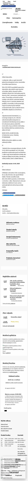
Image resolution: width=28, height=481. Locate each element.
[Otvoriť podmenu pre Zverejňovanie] (11, 22)
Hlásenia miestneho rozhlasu (12, 67)
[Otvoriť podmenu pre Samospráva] (20, 17)
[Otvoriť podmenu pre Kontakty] (16, 26)
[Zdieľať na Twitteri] (8, 195)
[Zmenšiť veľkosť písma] (12, 3)
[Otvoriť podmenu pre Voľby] (18, 22)
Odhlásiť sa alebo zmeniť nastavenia (14, 382)
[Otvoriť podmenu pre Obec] (9, 17)
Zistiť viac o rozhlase (14, 380)
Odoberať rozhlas (14, 376)
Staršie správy (7, 408)
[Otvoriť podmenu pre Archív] (25, 22)
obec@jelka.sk (21, 453)
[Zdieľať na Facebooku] (8, 193)
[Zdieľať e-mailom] (19, 195)
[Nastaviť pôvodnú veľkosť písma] (14, 3)
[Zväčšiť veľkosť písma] (16, 3)
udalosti (13, 303)
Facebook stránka (22, 455)
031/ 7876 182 (21, 451)
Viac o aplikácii (7, 353)
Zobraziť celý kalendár (8, 326)
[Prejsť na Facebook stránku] (8, 6)
